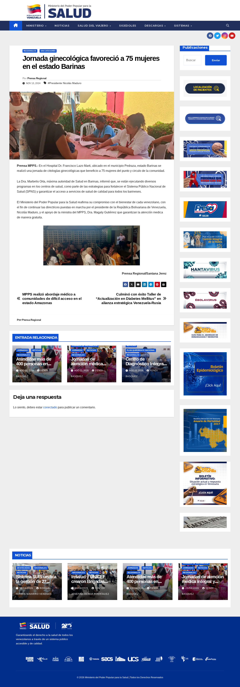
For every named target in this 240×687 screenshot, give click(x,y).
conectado (50, 407)
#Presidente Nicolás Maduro (64, 83)
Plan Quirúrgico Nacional (141, 350)
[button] (227, 25)
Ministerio (35, 25)
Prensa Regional (36, 78)
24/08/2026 (27, 588)
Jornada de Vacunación (84, 346)
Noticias (62, 25)
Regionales (30, 51)
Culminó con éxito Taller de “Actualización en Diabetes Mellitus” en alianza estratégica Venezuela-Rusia (128, 298)
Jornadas (22, 350)
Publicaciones (195, 47)
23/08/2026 (137, 588)
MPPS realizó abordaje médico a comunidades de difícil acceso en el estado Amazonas (52, 298)
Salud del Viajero (93, 25)
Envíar (216, 60)
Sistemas (182, 25)
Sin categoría (48, 51)
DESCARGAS (154, 25)
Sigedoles (127, 25)
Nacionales (40, 568)
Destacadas (23, 568)
